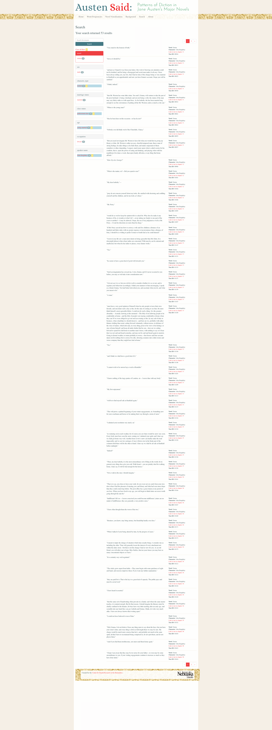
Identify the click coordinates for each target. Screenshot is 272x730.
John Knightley (82, 155)
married (79, 100)
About (150, 16)
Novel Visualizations (113, 16)
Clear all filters (81, 49)
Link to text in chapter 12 (176, 164)
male (78, 72)
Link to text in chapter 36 (176, 631)
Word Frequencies (94, 16)
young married (82, 127)
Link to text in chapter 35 (176, 620)
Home (81, 16)
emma (79, 58)
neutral (79, 86)
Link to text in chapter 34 (176, 477)
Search (142, 16)
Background (131, 16)
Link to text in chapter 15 (176, 416)
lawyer (79, 141)
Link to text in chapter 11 (176, 52)
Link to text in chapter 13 (176, 243)
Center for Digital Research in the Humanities (107, 673)
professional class (83, 113)
